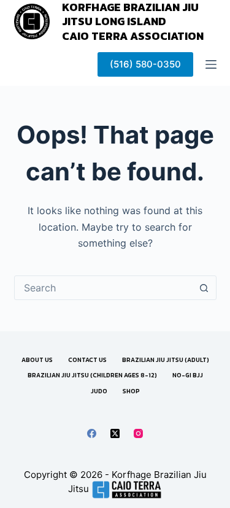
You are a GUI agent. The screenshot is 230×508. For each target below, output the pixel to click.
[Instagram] (138, 433)
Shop (131, 391)
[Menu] (211, 64)
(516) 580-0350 (145, 64)
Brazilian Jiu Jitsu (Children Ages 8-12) (92, 375)
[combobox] (104, 287)
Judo (99, 391)
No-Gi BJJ (187, 375)
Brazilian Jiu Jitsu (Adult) (165, 360)
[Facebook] (91, 433)
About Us (37, 360)
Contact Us (87, 360)
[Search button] (204, 287)
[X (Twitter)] (115, 433)
